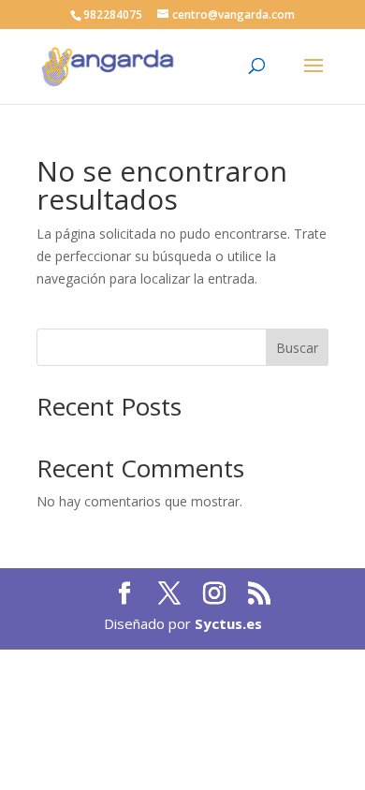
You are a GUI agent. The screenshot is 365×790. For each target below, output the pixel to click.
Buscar (297, 348)
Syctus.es (228, 623)
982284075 (112, 14)
